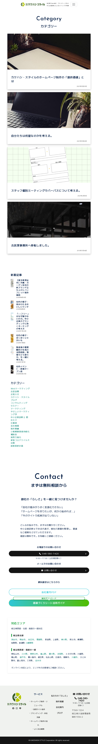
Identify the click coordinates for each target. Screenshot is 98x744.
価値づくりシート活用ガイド (49, 602)
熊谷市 (23, 639)
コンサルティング (19, 402)
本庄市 (31, 639)
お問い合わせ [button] (50, 570)
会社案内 (60, 707)
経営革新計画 (17, 445)
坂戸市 (23, 657)
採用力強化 (16, 437)
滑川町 (52, 653)
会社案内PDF (49, 592)
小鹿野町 (29, 642)
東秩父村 (34, 653)
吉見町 (60, 653)
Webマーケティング (20, 388)
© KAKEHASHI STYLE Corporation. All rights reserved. (49, 740)
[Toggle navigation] (73, 4)
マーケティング (18, 408)
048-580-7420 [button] (50, 553)
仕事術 (14, 422)
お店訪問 (15, 391)
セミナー (15, 405)
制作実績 (15, 428)
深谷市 (14, 639)
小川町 (24, 653)
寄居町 (39, 639)
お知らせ (15, 394)
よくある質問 (39, 729)
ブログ (60, 712)
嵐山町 (43, 653)
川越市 (75, 657)
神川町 (64, 639)
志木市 (38, 660)
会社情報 (15, 425)
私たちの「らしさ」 (59, 695)
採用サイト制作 (39, 709)
